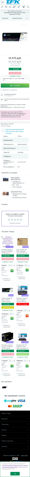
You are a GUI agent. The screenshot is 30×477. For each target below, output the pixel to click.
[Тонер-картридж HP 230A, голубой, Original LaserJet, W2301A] (8, 290)
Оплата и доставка (7, 441)
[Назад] (2, 12)
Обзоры (4, 435)
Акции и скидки (6, 413)
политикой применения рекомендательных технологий (15, 465)
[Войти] (28, 7)
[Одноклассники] (16, 458)
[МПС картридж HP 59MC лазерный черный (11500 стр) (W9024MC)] (22, 242)
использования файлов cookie (10, 467)
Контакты (4, 446)
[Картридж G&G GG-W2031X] (22, 337)
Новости (4, 430)
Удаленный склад (16, 191)
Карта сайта (24, 455)
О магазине (5, 424)
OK (15, 473)
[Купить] (12, 270)
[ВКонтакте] (13, 458)
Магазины (5, 419)
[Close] (27, 78)
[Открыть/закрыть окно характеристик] (4, 130)
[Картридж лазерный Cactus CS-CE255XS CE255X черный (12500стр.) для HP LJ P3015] (8, 337)
